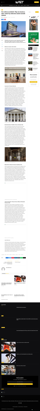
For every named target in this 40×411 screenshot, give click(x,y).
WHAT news (3, 327)
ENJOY (16, 5)
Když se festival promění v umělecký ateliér (19, 283)
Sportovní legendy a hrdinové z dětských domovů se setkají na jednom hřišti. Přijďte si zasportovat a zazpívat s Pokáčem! (36, 56)
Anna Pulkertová (5, 17)
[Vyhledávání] (37, 5)
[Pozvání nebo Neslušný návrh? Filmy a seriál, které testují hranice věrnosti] (30, 62)
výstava (22, 254)
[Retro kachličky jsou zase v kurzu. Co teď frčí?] (7, 290)
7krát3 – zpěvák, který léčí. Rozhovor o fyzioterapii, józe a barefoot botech (8, 263)
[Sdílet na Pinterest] (5, 19)
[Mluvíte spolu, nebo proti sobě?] (8, 370)
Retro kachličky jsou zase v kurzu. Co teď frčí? (7, 295)
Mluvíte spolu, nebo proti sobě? (21, 365)
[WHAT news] (19, 2)
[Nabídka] (1, 5)
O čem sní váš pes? (17, 262)
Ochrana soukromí (20, 406)
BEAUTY (22, 5)
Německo (14, 254)
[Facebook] (2, 42)
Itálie (7, 254)
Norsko (17, 254)
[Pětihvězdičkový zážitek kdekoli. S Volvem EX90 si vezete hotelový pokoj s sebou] (7, 278)
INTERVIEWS (11, 5)
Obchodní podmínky (15, 406)
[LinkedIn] (2, 46)
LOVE (19, 5)
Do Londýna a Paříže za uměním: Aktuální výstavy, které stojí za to (19, 295)
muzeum (10, 254)
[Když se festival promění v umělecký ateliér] (20, 278)
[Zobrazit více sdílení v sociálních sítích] (6, 19)
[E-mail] (2, 50)
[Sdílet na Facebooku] (2, 19)
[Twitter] (2, 44)
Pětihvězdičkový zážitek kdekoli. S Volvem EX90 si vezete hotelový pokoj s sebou (6, 284)
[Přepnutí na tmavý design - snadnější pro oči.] (35, 5)
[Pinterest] (2, 48)
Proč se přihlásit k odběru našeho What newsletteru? (20, 379)
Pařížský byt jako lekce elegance (35, 68)
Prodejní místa (25, 406)
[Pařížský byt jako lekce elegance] (30, 69)
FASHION (28, 5)
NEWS (25, 5)
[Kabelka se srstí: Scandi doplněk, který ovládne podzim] (8, 358)
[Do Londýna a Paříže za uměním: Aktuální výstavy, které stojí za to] (20, 290)
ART (14, 5)
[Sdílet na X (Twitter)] (3, 19)
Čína (5, 254)
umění (19, 254)
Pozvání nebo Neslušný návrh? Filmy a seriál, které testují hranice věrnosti (35, 63)
